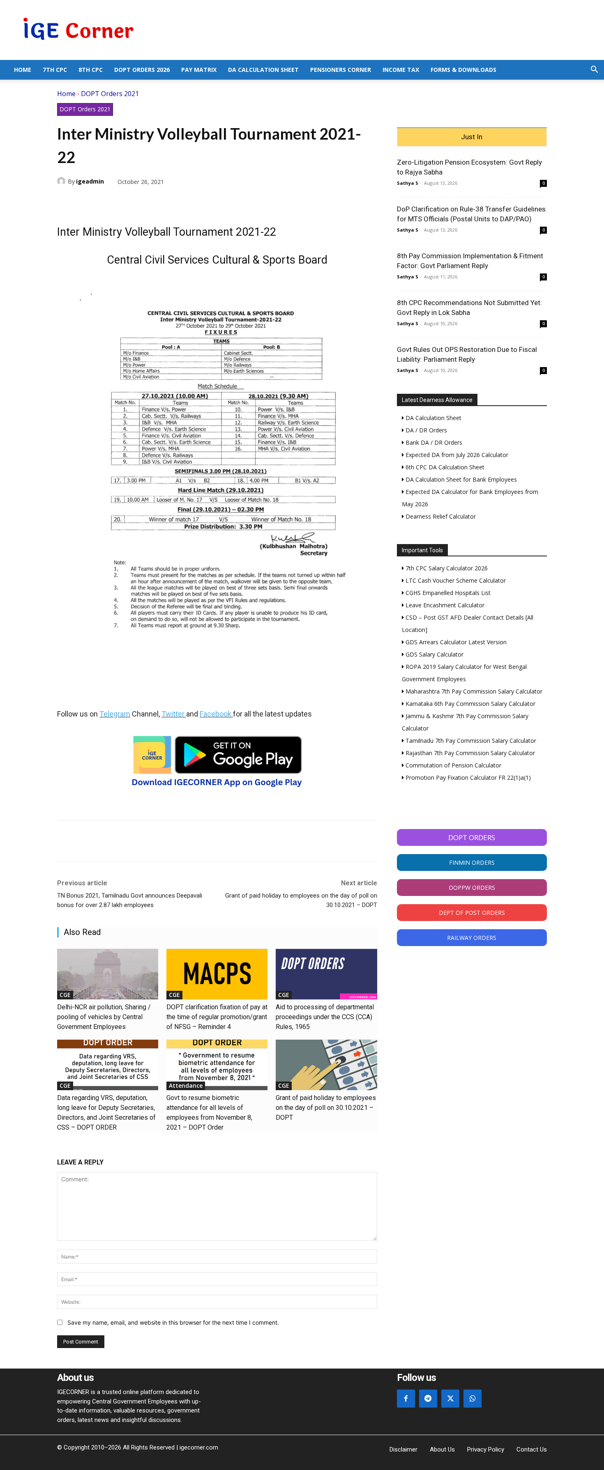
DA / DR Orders (425, 430)
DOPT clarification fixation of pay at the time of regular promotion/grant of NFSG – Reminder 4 (216, 1017)
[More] (160, 201)
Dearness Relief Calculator (440, 516)
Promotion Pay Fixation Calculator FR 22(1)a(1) (467, 777)
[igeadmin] (62, 181)
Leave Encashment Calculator (444, 605)
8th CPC (90, 70)
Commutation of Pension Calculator (452, 765)
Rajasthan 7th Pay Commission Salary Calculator (469, 753)
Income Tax (401, 70)
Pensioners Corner (340, 70)
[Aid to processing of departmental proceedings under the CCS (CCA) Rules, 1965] (326, 974)
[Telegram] (122, 201)
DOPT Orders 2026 (142, 70)
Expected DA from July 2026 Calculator (456, 455)
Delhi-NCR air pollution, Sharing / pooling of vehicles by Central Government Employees (104, 1017)
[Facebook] (65, 201)
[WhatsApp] (103, 201)
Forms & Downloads (463, 70)
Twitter (172, 714)
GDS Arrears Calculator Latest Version (455, 642)
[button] (594, 70)
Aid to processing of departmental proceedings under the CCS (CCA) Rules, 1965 (325, 1017)
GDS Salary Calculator (433, 654)
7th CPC (55, 70)
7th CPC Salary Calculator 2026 (446, 568)
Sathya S (407, 183)
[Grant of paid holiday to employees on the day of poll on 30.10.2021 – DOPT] (326, 1065)
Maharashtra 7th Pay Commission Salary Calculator (473, 691)
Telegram (114, 714)
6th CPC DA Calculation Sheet (444, 467)
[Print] (141, 201)
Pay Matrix (199, 70)
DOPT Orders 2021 (110, 93)
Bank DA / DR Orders (433, 442)
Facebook (215, 714)
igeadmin (90, 181)
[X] (84, 201)
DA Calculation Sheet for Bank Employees (460, 479)
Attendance (186, 1085)
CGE (65, 995)
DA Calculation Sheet (263, 70)
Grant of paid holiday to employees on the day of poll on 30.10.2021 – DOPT (326, 1107)
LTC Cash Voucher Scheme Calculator (455, 580)
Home (22, 70)
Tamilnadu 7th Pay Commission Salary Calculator (470, 740)
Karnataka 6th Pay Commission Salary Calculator (469, 703)
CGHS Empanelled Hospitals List (447, 593)
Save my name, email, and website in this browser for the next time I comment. (173, 1322)
